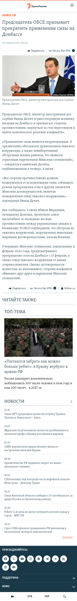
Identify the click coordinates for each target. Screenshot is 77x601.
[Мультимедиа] (12, 596)
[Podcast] (5, 567)
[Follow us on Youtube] (22, 558)
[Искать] (64, 596)
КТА (30, 596)
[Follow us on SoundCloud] (55, 558)
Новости (9, 15)
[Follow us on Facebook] (5, 558)
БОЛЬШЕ (67, 537)
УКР (47, 596)
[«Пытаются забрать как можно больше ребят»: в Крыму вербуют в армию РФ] (38, 337)
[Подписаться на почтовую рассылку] (13, 567)
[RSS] (63, 558)
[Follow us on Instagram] (30, 558)
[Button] (35, 51)
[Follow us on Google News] (38, 558)
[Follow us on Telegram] (47, 558)
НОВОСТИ (14, 401)
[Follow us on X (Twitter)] (13, 558)
